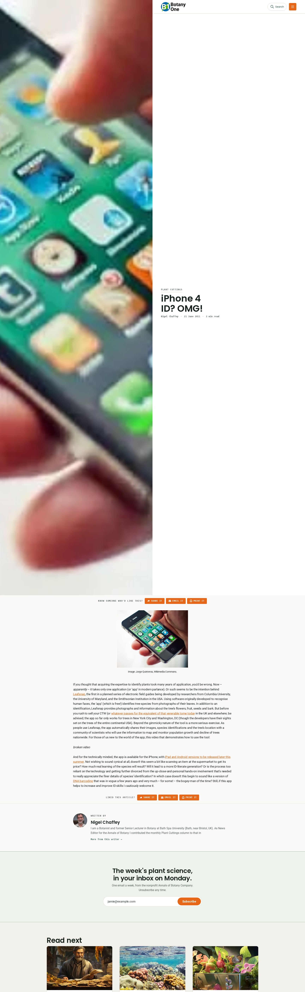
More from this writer (106, 839)
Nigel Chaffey (169, 316)
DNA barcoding (83, 781)
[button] (293, 7)
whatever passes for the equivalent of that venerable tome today (153, 713)
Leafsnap (79, 694)
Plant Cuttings (172, 289)
